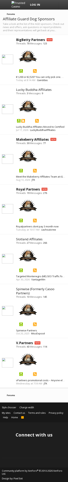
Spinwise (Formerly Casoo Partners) (35, 291)
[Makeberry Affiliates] (28, 161)
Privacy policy (56, 412)
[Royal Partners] (28, 211)
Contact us (19, 412)
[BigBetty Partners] (28, 61)
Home (14, 417)
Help (5, 417)
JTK (33, 179)
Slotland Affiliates (29, 239)
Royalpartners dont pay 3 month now (37, 226)
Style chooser (9, 407)
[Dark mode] (63, 6)
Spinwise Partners (26, 330)
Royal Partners (28, 189)
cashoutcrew (48, 229)
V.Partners (24, 343)
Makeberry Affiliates (32, 139)
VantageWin (38, 279)
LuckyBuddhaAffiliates (43, 130)
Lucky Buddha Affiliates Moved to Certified (40, 126)
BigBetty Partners (30, 40)
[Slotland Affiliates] (28, 261)
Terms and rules (37, 412)
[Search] (53, 5)
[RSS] (35, 72)
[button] (6, 5)
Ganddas (42, 80)
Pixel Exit (18, 478)
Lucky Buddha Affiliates (34, 89)
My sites (6, 412)
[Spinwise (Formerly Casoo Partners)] (28, 315)
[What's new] (45, 5)
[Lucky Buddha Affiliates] (28, 111)
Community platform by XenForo (32, 472)
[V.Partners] (28, 365)
